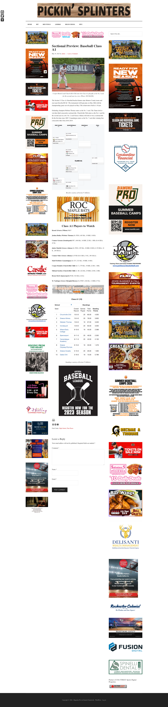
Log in (104, 700)
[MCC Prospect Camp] (125, 58)
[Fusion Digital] (125, 651)
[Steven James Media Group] (37, 434)
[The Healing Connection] (37, 416)
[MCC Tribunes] (125, 437)
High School (62, 428)
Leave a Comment (73, 54)
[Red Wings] (125, 457)
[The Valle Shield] (125, 637)
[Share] (2, 20)
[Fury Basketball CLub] (125, 108)
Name (54, 469)
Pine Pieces (70, 428)
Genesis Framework (88, 700)
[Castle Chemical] (37, 278)
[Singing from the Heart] (37, 375)
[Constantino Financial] (125, 179)
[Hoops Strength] (125, 416)
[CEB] (37, 457)
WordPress (98, 700)
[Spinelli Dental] (125, 674)
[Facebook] (2, 12)
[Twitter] (2, 16)
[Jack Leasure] (125, 267)
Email (54, 479)
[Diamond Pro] (125, 234)
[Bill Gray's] (125, 370)
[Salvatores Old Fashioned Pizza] (125, 484)
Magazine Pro (77, 700)
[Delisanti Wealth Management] (125, 554)
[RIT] (125, 131)
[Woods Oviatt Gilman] (123, 597)
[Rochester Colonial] (125, 613)
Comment (55, 448)
